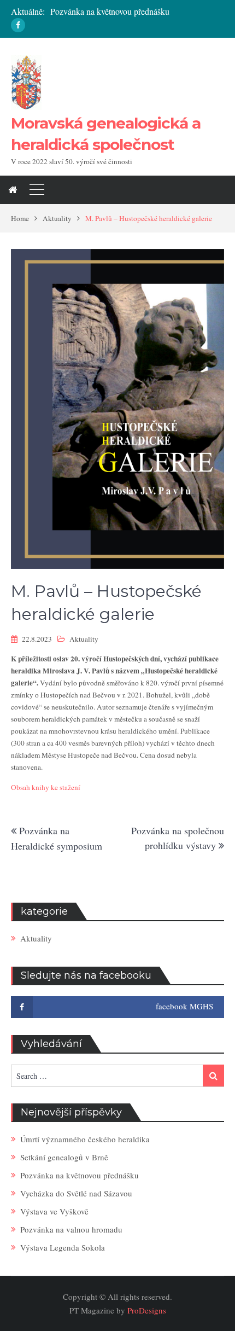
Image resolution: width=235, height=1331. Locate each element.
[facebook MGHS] (18, 25)
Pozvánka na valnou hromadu (71, 1229)
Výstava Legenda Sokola (62, 1247)
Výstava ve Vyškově (54, 1211)
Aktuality (83, 639)
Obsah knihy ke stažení (45, 787)
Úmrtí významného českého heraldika (85, 1139)
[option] (137, 11)
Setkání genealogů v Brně (64, 1157)
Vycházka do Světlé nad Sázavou (76, 1193)
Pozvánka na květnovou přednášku (109, 11)
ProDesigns (146, 1310)
